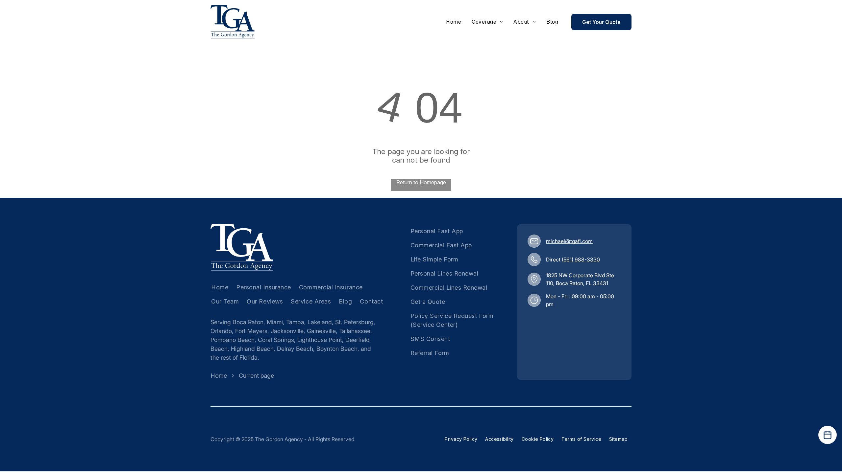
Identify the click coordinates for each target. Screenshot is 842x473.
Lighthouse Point (319, 339)
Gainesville (321, 330)
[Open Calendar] (827, 435)
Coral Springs (276, 339)
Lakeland (320, 322)
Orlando (221, 330)
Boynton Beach (337, 348)
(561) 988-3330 (581, 259)
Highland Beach (252, 348)
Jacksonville (287, 330)
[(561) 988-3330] (534, 259)
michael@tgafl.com (569, 241)
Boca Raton (248, 322)
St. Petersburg (354, 322)
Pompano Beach (232, 339)
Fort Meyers (251, 330)
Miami (275, 322)
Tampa (295, 322)
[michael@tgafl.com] (534, 241)
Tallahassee (354, 330)
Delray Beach (295, 348)
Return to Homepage (421, 182)
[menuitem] (453, 22)
